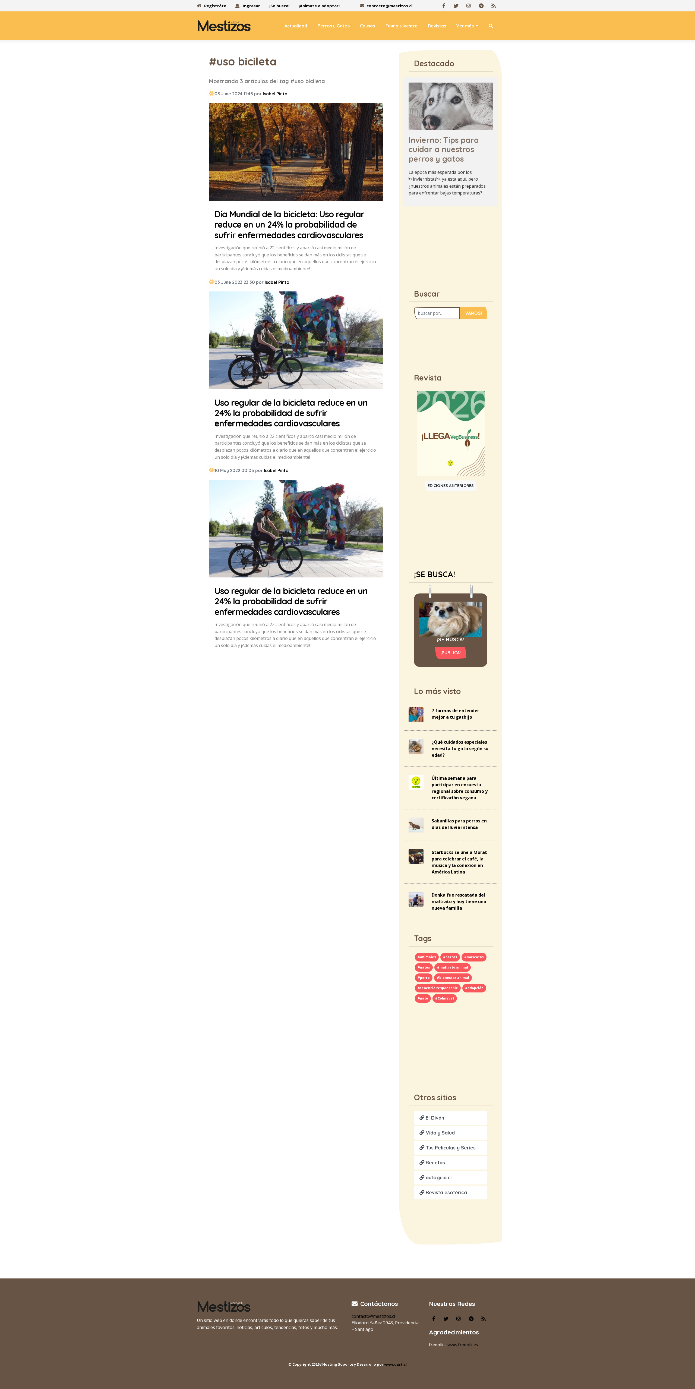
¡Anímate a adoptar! (319, 5)
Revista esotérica (445, 1192)
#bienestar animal (453, 977)
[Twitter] (456, 5)
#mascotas (474, 957)
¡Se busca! (279, 5)
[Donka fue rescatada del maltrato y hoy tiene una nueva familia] (416, 899)
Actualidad (296, 26)
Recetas (434, 1162)
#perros (450, 957)
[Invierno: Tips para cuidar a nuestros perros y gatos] (451, 106)
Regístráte (214, 5)
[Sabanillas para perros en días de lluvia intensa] (416, 825)
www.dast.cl (395, 1364)
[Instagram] (468, 5)
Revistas (437, 26)
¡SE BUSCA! (434, 574)
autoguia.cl (438, 1177)
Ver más (465, 26)
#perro (424, 977)
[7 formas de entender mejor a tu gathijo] (416, 714)
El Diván (434, 1118)
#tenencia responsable (438, 988)
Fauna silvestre (402, 26)
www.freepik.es (462, 1345)
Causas (367, 26)
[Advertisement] (450, 245)
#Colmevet (444, 998)
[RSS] (493, 5)
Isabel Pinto (275, 93)
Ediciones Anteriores (451, 485)
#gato (423, 998)
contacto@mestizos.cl (389, 5)
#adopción (474, 988)
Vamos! (473, 313)
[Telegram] (481, 5)
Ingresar (251, 5)
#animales (427, 957)
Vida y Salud (439, 1133)
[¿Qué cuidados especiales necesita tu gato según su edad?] (416, 746)
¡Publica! (451, 652)
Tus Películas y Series (450, 1148)
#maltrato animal (452, 967)
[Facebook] (443, 5)
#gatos (424, 967)
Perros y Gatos (334, 26)
